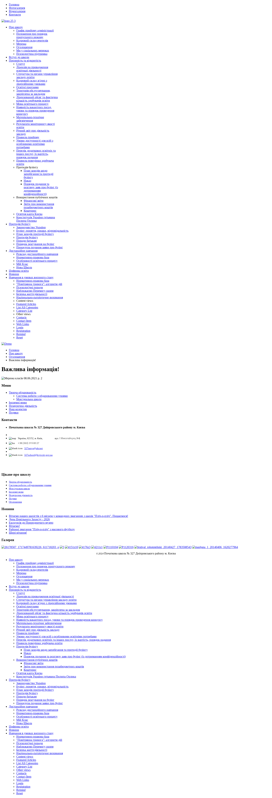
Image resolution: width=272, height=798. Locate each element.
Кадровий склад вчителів (32, 40)
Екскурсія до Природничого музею (31, 522)
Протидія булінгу (20, 224)
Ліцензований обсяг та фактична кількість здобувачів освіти (37, 99)
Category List (24, 310)
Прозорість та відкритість (25, 60)
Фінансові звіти (33, 200)
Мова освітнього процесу (32, 103)
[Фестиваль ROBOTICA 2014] (163, 547)
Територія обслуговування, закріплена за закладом (33, 92)
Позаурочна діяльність (23, 405)
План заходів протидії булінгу (35, 234)
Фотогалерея (17, 7)
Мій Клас (22, 264)
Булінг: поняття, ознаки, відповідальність (42, 230)
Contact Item (23, 320)
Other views (23, 769)
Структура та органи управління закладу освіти (46, 599)
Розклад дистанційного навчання (37, 254)
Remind (21, 334)
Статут (20, 63)
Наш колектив (18, 409)
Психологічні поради (29, 287)
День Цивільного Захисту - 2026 (29, 519)
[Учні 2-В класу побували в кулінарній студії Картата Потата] (71, 547)
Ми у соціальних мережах (32, 50)
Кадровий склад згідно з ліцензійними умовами (31, 82)
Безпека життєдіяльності (31, 294)
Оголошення (24, 47)
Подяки (14, 412)
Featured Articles (26, 304)
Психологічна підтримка (31, 53)
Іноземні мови (18, 402)
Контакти (15, 14)
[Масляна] (215, 547)
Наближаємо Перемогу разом (34, 290)
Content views (24, 756)
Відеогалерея (17, 11)
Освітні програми (27, 87)
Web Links (22, 324)
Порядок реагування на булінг (35, 244)
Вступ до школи (19, 57)
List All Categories (27, 307)
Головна (14, 4)
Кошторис (30, 210)
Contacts (21, 317)
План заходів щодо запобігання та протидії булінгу (38, 174)
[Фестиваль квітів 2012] (126, 547)
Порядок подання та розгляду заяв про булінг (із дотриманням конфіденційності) (75, 656)
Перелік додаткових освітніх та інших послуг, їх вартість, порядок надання (36, 154)
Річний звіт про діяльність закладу (38, 629)
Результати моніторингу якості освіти (39, 626)
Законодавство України (31, 227)
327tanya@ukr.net (33, 448)
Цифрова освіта (19, 270)
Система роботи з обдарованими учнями (42, 395)
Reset (19, 337)
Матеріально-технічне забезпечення (30, 119)
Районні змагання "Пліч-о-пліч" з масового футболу (42, 529)
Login (19, 327)
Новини (14, 274)
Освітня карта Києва (29, 214)
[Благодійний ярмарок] (97, 547)
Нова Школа (24, 267)
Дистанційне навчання (23, 250)
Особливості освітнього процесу (37, 260)
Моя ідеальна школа (28, 399)
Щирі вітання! (18, 532)
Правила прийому (27, 137)
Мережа (21, 43)
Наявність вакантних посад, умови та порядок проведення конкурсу (35, 110)
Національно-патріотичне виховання (39, 297)
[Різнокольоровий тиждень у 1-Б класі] (62, 547)
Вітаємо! (14, 526)
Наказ (27, 180)
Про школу (16, 27)
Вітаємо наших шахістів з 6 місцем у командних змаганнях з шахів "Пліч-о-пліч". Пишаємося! (68, 516)
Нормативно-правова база (32, 257)
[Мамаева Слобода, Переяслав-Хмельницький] (110, 547)
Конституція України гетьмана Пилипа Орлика (35, 219)
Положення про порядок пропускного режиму (31, 35)
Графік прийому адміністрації (35, 30)
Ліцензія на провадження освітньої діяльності (32, 69)
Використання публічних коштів (37, 659)
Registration (23, 330)
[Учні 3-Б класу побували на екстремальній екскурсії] (84, 547)
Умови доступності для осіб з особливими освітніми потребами (34, 144)
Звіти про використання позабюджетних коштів (39, 205)
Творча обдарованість (22, 392)
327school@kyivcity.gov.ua (38, 455)
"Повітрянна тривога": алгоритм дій (39, 284)
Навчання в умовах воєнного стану (31, 277)
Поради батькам (26, 240)
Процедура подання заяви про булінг (39, 247)
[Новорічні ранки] (30, 547)
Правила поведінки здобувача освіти (39, 643)
